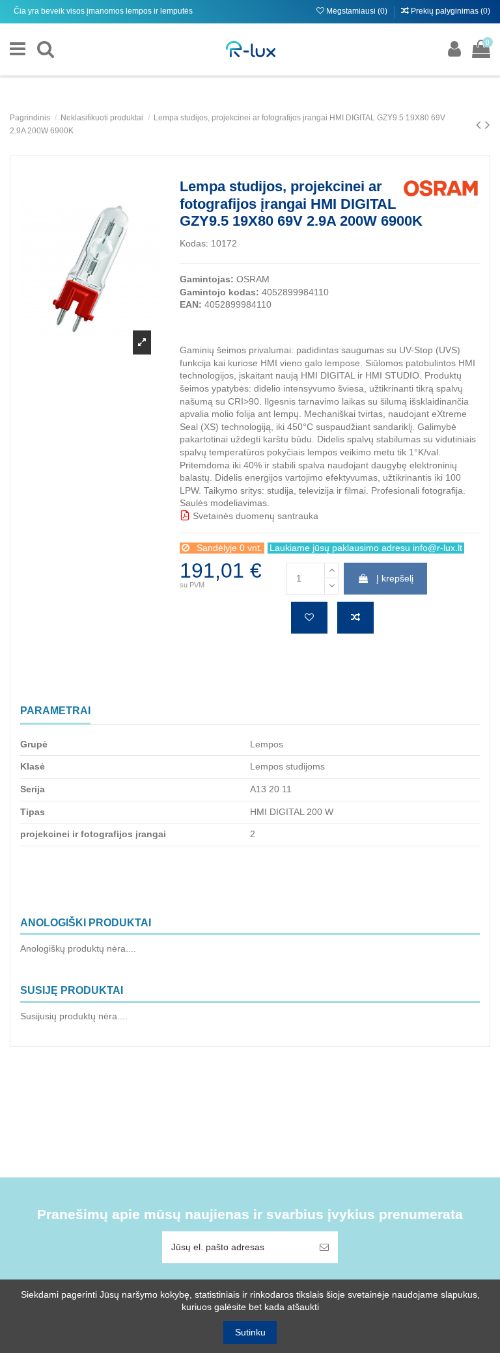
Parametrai (55, 710)
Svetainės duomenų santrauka (254, 516)
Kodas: (194, 243)
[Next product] (487, 124)
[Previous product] (480, 124)
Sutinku (250, 1332)
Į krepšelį (394, 578)
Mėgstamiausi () (356, 11)
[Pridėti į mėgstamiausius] (309, 618)
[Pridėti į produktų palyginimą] (355, 618)
